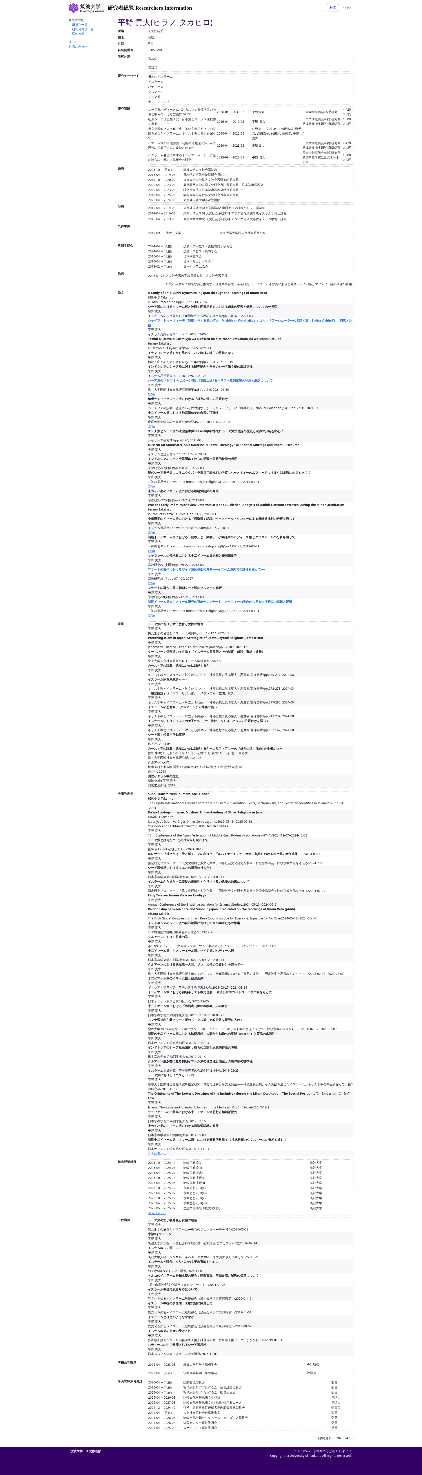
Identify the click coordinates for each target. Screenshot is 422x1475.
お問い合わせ (78, 46)
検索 (333, 7)
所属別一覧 (79, 24)
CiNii (151, 394)
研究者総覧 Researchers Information (150, 8)
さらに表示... (157, 1153)
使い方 (73, 42)
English (346, 8)
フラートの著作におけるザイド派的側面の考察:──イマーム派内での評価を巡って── (206, 569)
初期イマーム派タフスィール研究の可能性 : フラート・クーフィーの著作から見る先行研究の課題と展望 (220, 601)
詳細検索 (78, 34)
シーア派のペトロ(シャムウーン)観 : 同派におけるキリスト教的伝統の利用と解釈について (210, 380)
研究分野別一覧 (83, 29)
